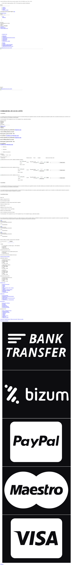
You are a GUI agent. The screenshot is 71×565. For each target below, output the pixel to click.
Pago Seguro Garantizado (4, 320)
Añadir (47, 162)
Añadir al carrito (62, 162)
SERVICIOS (2, 293)
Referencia (2, 221)
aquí (14, 11)
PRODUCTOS (2, 282)
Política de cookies (20, 319)
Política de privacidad (13, 319)
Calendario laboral (7, 319)
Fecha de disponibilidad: (4, 222)
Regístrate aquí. (18, 129)
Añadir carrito (41, 163)
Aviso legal (2, 319)
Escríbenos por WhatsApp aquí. (12, 135)
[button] (2, 126)
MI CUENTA (2, 301)
